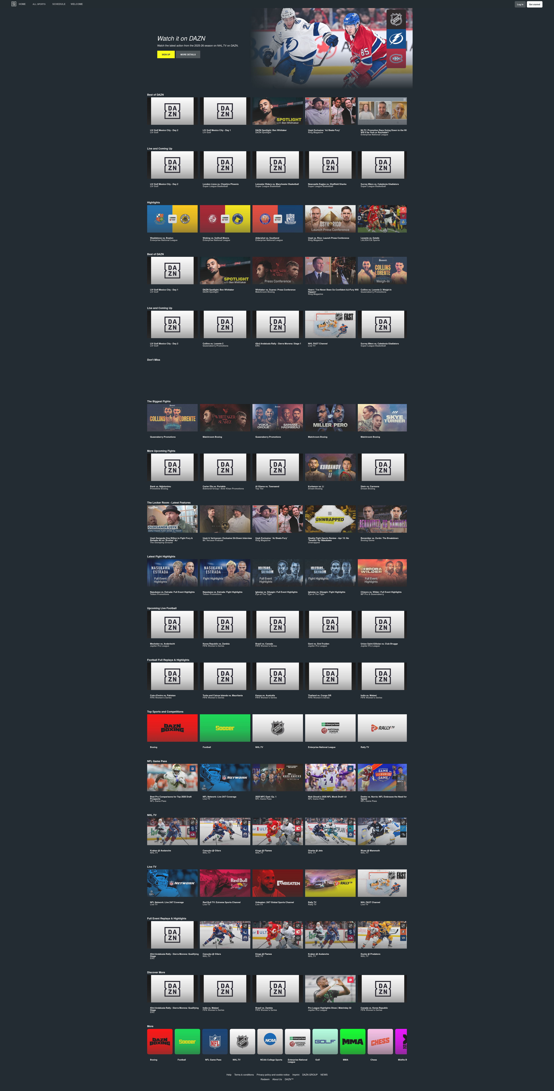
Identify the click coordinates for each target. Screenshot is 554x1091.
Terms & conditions (244, 1074)
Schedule (58, 4)
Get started (534, 4)
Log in (520, 4)
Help (229, 1074)
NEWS (324, 1074)
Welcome (77, 4)
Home (22, 4)
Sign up (166, 54)
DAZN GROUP (310, 1074)
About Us (277, 1079)
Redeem (265, 1079)
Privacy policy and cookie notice (273, 1074)
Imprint (295, 1074)
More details (188, 54)
